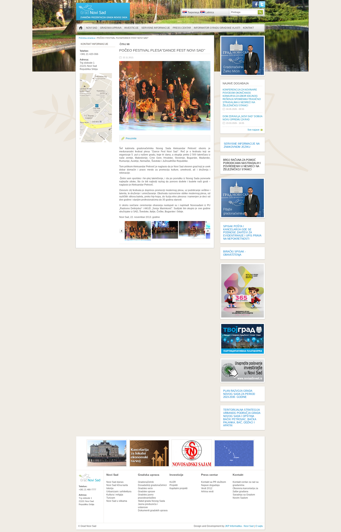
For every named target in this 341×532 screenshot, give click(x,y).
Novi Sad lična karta (117, 485)
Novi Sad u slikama (116, 501)
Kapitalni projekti (178, 488)
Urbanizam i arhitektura (118, 491)
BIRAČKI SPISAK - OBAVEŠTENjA (234, 253)
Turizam (110, 497)
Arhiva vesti (207, 491)
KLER (173, 482)
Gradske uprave (146, 491)
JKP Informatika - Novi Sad (239, 526)
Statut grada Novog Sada (151, 501)
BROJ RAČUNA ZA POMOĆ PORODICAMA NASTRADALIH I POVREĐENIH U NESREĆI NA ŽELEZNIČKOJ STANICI (242, 164)
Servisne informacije (155, 27)
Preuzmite (131, 138)
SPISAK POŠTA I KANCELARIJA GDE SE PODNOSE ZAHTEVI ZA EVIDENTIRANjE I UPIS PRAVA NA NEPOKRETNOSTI (242, 232)
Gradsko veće (145, 488)
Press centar (182, 27)
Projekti (174, 485)
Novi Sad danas (115, 482)
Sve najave (253, 129)
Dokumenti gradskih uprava (153, 510)
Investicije (131, 27)
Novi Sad (91, 27)
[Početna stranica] (103, 20)
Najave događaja (236, 83)
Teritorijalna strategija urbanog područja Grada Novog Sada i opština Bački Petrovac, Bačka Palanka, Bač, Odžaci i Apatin (241, 417)
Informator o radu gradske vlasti (217, 27)
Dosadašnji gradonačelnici (152, 485)
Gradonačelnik (146, 482)
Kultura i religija (114, 494)
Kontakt (248, 27)
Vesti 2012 (206, 488)
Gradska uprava (111, 27)
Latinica (209, 12)
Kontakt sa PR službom (213, 482)
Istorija (109, 488)
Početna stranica (81, 27)
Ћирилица (193, 12)
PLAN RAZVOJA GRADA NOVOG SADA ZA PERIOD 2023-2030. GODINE (239, 394)
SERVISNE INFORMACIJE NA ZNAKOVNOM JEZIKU (241, 145)
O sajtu (259, 526)
